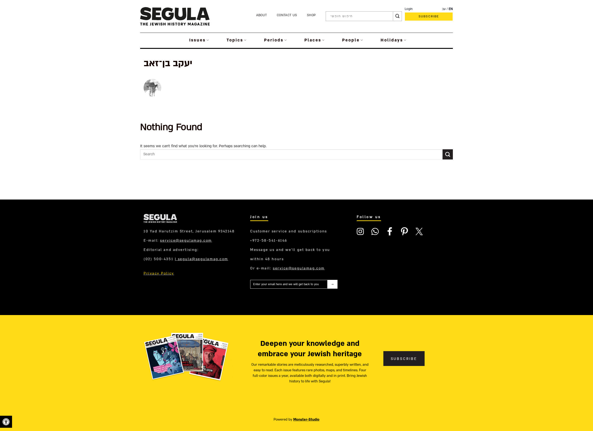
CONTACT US (287, 15)
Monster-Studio (306, 419)
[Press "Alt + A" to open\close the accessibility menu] (6, 422)
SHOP (311, 15)
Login (409, 9)
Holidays (392, 40)
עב (444, 9)
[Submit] (397, 16)
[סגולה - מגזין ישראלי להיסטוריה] (175, 16)
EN (451, 9)
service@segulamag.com (186, 240)
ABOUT (261, 15)
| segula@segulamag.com (201, 259)
